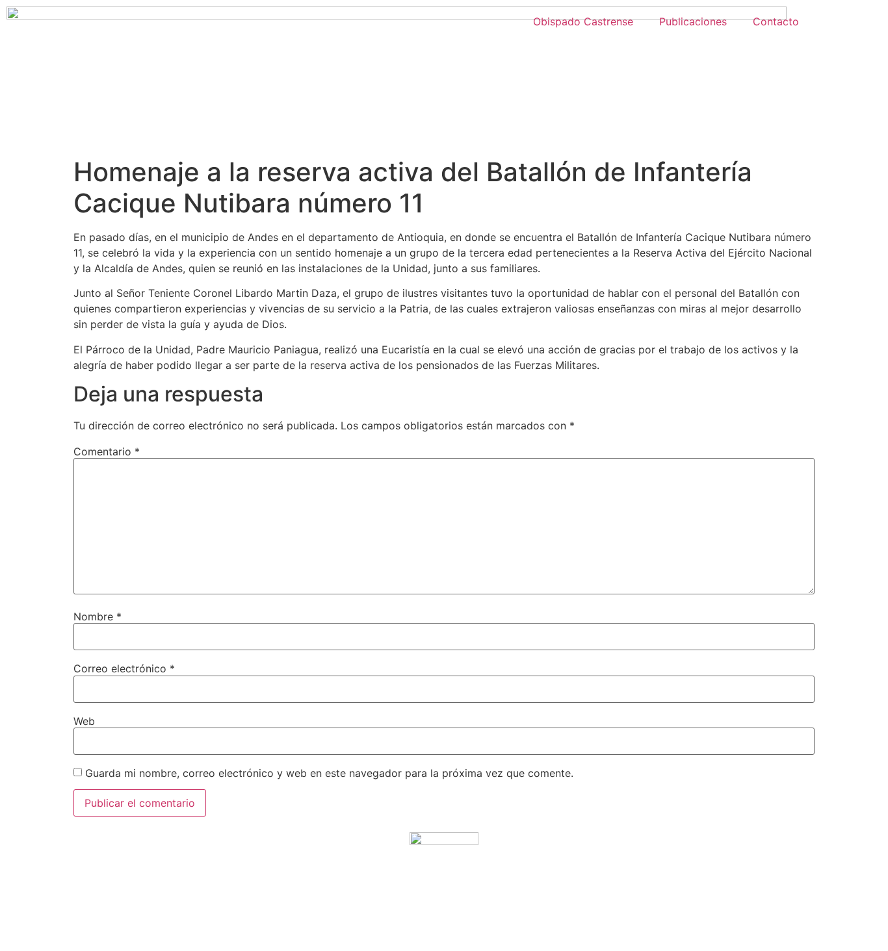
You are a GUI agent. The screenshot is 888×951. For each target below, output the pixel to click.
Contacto (776, 21)
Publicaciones (693, 21)
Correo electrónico (124, 668)
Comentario (106, 451)
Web (84, 721)
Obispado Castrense (583, 21)
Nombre (97, 616)
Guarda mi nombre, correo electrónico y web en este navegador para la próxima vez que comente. (329, 773)
